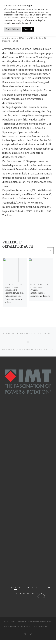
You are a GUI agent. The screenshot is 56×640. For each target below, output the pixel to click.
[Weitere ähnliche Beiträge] (50, 250)
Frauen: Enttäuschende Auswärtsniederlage (40, 293)
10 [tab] (45, 587)
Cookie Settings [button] (12, 29)
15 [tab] (28, 593)
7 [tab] (32, 587)
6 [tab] (28, 587)
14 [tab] (24, 593)
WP (18, 626)
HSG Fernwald (19, 621)
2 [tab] (11, 587)
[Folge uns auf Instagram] (30, 634)
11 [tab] (49, 587)
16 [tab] (32, 593)
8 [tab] (36, 587)
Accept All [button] (28, 29)
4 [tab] (19, 587)
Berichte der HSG (15, 38)
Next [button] (44, 596)
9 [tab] (40, 587)
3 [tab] (15, 587)
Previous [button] (38, 596)
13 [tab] (20, 593)
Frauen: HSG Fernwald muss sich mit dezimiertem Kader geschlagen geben (14, 296)
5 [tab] (23, 587)
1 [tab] (7, 587)
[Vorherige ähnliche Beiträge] (43, 250)
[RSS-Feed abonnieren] (25, 634)
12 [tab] (15, 593)
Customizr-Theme (45, 626)
